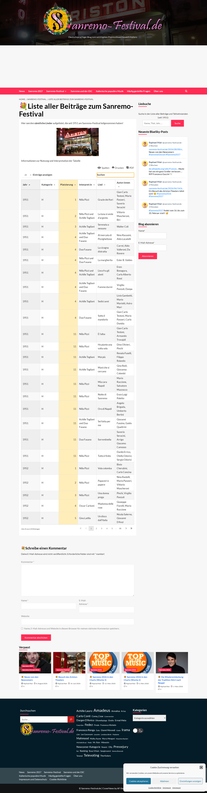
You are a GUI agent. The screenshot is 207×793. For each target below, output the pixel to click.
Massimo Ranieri (122, 739)
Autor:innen (123, 182)
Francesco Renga (85, 730)
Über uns (158, 91)
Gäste (118, 730)
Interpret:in (85, 184)
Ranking (84, 750)
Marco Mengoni (108, 739)
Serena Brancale (117, 751)
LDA (78, 734)
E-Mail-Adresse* (146, 242)
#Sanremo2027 (173, 154)
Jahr (25, 184)
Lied (100, 184)
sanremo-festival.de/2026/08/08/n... (166, 149)
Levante (97, 734)
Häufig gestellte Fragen (138, 91)
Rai (77, 751)
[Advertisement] (103, 66)
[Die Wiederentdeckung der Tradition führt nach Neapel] (172, 662)
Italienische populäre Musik (109, 91)
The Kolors (105, 755)
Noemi (104, 747)
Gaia (98, 730)
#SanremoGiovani (157, 154)
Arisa (123, 711)
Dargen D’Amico (85, 720)
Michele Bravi (81, 742)
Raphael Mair (28, 683)
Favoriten (80, 725)
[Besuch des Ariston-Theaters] (69, 662)
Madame (116, 734)
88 (120, 528)
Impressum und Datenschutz (33, 779)
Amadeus (102, 710)
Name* (141, 230)
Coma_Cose (97, 716)
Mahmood (82, 738)
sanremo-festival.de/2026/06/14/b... (166, 188)
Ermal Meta (120, 720)
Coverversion (109, 716)
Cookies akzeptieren (138, 781)
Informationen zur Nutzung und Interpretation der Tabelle (50, 160)
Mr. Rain (96, 742)
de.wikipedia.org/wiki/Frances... (163, 168)
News (22, 91)
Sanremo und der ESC (81, 91)
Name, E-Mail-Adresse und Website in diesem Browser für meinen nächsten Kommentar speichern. (71, 628)
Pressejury (120, 746)
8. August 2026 (41, 683)
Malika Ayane (95, 739)
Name (24, 600)
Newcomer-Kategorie (88, 746)
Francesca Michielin (108, 725)
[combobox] (27, 175)
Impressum (167, 788)
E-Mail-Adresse (83, 602)
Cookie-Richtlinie (154, 788)
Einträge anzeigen (38, 174)
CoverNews (108, 788)
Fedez (89, 725)
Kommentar (27, 561)
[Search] (186, 91)
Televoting (91, 755)
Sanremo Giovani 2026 (30, 670)
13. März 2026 (110, 683)
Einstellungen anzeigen (190, 781)
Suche (177, 123)
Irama (126, 730)
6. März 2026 (144, 683)
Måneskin (105, 742)
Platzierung (66, 184)
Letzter (131, 528)
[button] (201, 767)
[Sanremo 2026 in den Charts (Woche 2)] (138, 662)
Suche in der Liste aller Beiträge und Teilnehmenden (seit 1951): (163, 115)
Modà (90, 742)
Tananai (79, 756)
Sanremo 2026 (96, 670)
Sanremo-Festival (55, 91)
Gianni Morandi (108, 730)
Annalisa (115, 711)
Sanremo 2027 (35, 91)
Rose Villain (94, 751)
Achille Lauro (84, 710)
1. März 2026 (178, 686)
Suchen (101, 174)
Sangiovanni (105, 751)
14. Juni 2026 (75, 683)
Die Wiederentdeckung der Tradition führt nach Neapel (170, 680)
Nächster (126, 528)
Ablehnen (164, 781)
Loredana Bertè (106, 734)
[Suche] (71, 719)
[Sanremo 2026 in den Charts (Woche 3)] (103, 662)
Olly (110, 747)
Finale (96, 725)
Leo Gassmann (87, 734)
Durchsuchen (28, 711)
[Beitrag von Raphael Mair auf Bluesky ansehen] (163, 208)
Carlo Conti (83, 716)
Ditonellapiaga (101, 720)
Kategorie (47, 184)
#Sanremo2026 (164, 193)
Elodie (111, 720)
